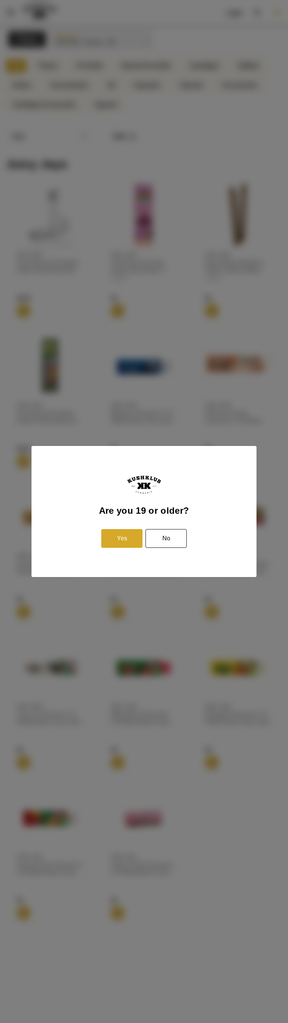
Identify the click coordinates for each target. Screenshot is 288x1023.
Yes (122, 538)
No (166, 538)
